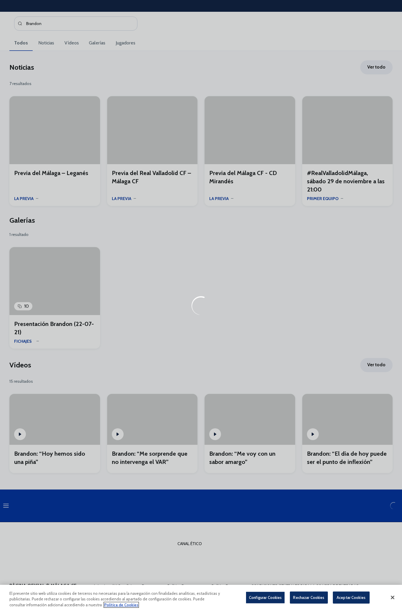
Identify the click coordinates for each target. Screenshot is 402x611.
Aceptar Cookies (351, 597)
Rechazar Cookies (308, 597)
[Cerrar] (392, 597)
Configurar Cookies (265, 597)
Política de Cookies (121, 604)
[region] (201, 598)
